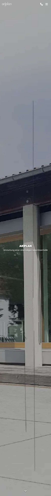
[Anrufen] (41, 4)
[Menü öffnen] (46, 4)
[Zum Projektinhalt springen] (25, 490)
